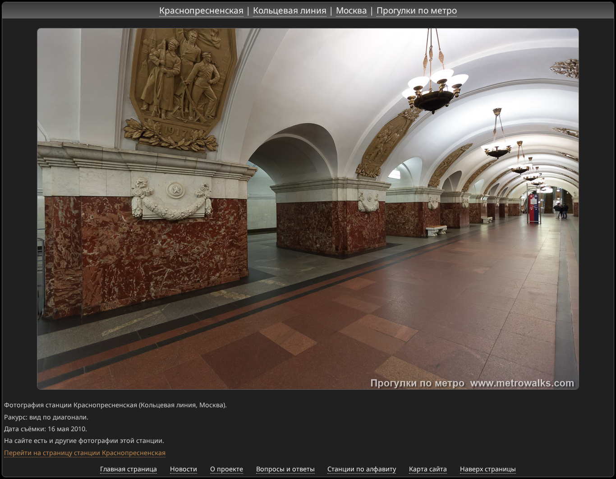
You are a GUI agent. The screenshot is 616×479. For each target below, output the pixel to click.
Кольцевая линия (289, 10)
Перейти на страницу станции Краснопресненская (84, 452)
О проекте (226, 469)
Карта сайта (428, 469)
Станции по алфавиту (361, 469)
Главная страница (128, 469)
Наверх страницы (488, 469)
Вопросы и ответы (285, 469)
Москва (351, 10)
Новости (183, 469)
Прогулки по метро (417, 10)
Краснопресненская (201, 10)
